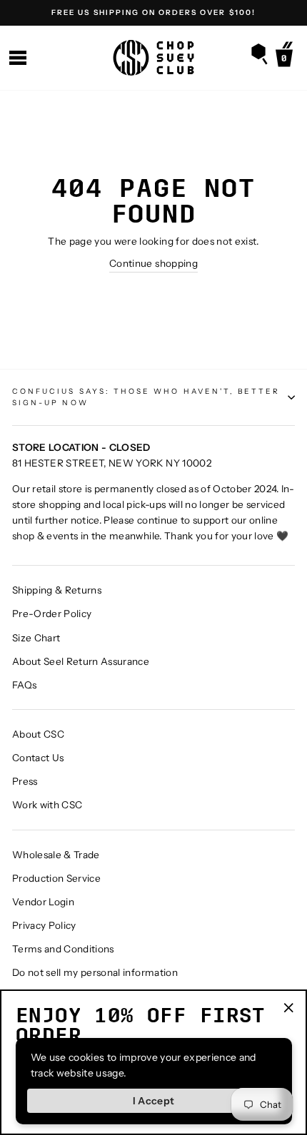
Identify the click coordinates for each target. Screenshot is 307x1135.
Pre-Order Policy (51, 613)
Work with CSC (47, 804)
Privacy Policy (44, 925)
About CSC (38, 734)
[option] (153, 13)
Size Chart (36, 637)
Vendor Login (43, 901)
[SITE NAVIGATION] (18, 58)
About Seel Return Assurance (80, 661)
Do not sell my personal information (95, 972)
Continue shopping (153, 263)
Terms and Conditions (63, 949)
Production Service (56, 878)
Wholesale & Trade (56, 854)
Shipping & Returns (56, 590)
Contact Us (38, 757)
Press (25, 781)
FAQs (24, 685)
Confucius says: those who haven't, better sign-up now (146, 397)
